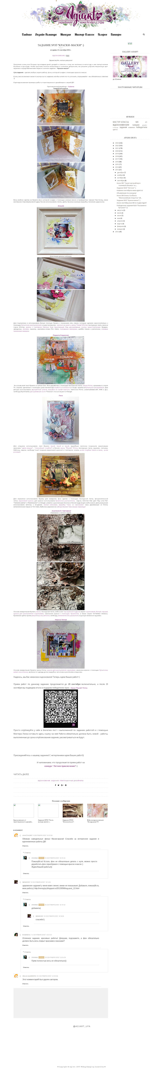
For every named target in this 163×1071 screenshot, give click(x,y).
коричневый (90, 612)
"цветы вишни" (27, 448)
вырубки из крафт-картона (59, 389)
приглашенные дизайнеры (72, 780)
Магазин (65, 34)
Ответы (27, 853)
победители (141, 127)
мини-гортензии (94, 327)
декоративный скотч (38, 391)
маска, (38, 612)
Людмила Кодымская (61, 335)
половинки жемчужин (68, 329)
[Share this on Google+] (62, 785)
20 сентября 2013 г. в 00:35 (47, 976)
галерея (135, 125)
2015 (117, 164)
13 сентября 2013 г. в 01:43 (55, 905)
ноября (120, 175)
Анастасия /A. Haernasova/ (61, 511)
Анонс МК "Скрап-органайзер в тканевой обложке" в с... (128, 184)
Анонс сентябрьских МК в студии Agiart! (132, 203)
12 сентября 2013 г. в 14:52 (41, 882)
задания (55, 780)
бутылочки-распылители (94, 387)
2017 (117, 159)
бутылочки (103, 670)
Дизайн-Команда (46, 34)
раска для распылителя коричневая (29, 614)
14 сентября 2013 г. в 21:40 (41, 935)
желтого (60, 325)
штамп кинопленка (20, 672)
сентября (121, 180)
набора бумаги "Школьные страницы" (71, 507)
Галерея (102, 34)
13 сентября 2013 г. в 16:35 (54, 916)
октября (120, 178)
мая (118, 218)
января (120, 229)
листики (26, 329)
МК (137, 122)
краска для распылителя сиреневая (61, 670)
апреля (120, 221)
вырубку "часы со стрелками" (71, 505)
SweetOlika (99, 1067)
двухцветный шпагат (39, 389)
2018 (117, 156)
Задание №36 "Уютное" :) (126, 188)
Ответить (25, 846)
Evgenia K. (26, 935)
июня (119, 215)
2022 (117, 145)
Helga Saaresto (29, 976)
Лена (61, 395)
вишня (34, 615)
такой (53, 446)
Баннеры (116, 34)
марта (119, 224)
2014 (117, 167)
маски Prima (87, 385)
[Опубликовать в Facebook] (55, 785)
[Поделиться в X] (58, 785)
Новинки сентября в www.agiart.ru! (130, 190)
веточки (47, 615)
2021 (117, 148)
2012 (117, 232)
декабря (120, 172)
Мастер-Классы (84, 34)
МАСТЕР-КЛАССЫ (121, 122)
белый (98, 612)
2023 (117, 143)
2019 (117, 153)
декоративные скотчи (77, 327)
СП (146, 122)
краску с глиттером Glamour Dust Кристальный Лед (47, 327)
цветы (115, 129)
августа (120, 210)
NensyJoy (26, 882)
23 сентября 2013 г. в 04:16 (55, 957)
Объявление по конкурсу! (126, 193)
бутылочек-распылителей (31, 325)
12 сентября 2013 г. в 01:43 (55, 858)
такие (100, 450)
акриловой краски (26, 501)
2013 (117, 170)
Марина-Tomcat (61, 620)
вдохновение (59, 55)
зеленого (67, 387)
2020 (117, 151)
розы (41, 615)
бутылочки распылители (65, 501)
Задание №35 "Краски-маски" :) (128, 200)
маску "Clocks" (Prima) (79, 325)
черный (105, 612)
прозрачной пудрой (72, 612)
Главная (27, 34)
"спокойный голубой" (43, 448)
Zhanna (35, 858)
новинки (131, 127)
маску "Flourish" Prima (68, 448)
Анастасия (27, 835)
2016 (117, 162)
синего (68, 325)
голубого (58, 387)
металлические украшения (68, 615)
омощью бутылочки (71, 614)
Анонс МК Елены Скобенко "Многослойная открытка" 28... (129, 196)
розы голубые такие (88, 450)
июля (119, 213)
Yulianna (71, 86)
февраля (120, 226)
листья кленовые (50, 505)
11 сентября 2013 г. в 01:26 (42, 835)
